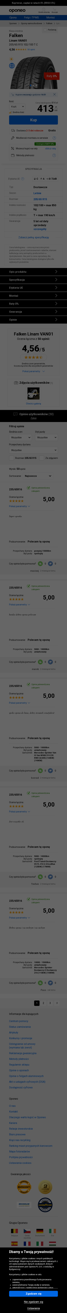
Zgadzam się (33, 1293)
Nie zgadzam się (33, 1302)
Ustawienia (33, 1308)
